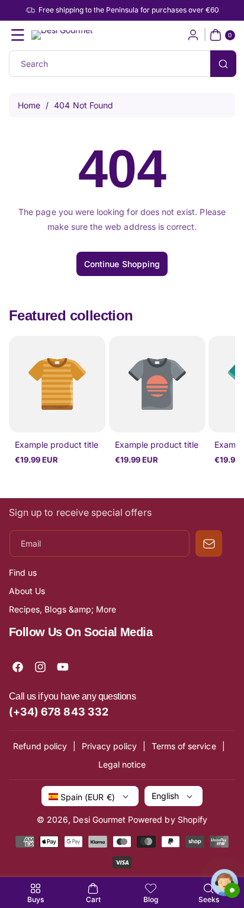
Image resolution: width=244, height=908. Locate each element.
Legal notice (122, 764)
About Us (27, 591)
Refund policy (40, 746)
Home (29, 105)
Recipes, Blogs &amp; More (62, 609)
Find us (23, 572)
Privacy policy (109, 746)
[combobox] (122, 63)
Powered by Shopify (167, 819)
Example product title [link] (56, 444)
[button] (18, 35)
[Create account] (193, 35)
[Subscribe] (208, 543)
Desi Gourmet (99, 819)
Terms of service (184, 746)
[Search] (223, 63)
